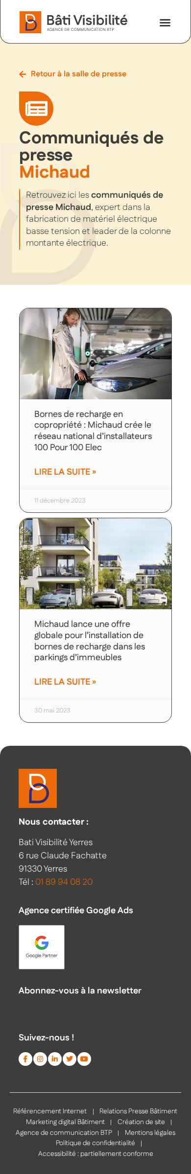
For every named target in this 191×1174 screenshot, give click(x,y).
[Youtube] (84, 1059)
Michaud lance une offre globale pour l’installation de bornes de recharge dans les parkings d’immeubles (89, 641)
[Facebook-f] (25, 1059)
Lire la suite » (65, 472)
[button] (165, 22)
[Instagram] (40, 1059)
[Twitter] (69, 1059)
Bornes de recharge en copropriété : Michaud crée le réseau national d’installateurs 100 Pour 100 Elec (93, 431)
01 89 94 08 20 (64, 882)
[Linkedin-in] (55, 1059)
